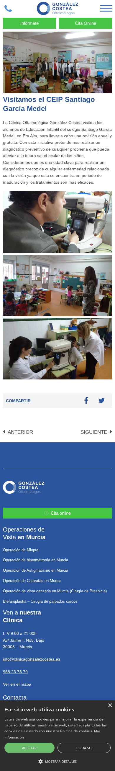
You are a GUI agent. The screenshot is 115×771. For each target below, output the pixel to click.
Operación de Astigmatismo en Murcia (35, 570)
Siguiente (94, 432)
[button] (57, 761)
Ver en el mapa (17, 684)
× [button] (110, 705)
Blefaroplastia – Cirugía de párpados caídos (40, 601)
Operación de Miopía (20, 550)
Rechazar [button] (84, 748)
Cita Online (85, 23)
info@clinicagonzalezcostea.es (31, 659)
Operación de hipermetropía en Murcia (35, 560)
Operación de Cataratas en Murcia (32, 580)
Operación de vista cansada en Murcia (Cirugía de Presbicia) (55, 591)
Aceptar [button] (29, 748)
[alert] (57, 735)
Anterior (19, 432)
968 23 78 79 (15, 671)
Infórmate (29, 23)
